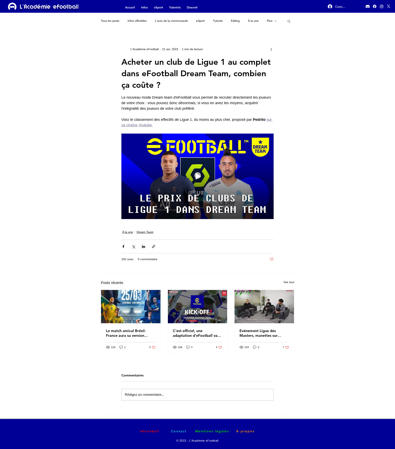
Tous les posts (110, 20)
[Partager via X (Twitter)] (133, 246)
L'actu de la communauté (171, 20)
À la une (253, 20)
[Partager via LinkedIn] (143, 246)
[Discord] (367, 6)
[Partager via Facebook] (123, 246)
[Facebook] (374, 6)
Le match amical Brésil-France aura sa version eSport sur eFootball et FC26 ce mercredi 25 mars (128, 333)
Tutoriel (218, 20)
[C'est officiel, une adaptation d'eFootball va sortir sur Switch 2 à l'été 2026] (197, 306)
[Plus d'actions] (271, 49)
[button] (289, 21)
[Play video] (197, 176)
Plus (269, 20)
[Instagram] (381, 6)
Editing (235, 20)
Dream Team (145, 232)
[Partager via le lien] (154, 246)
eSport (200, 20)
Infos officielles (137, 20)
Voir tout (288, 282)
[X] (388, 6)
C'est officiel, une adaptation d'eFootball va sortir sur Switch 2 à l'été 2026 (195, 333)
